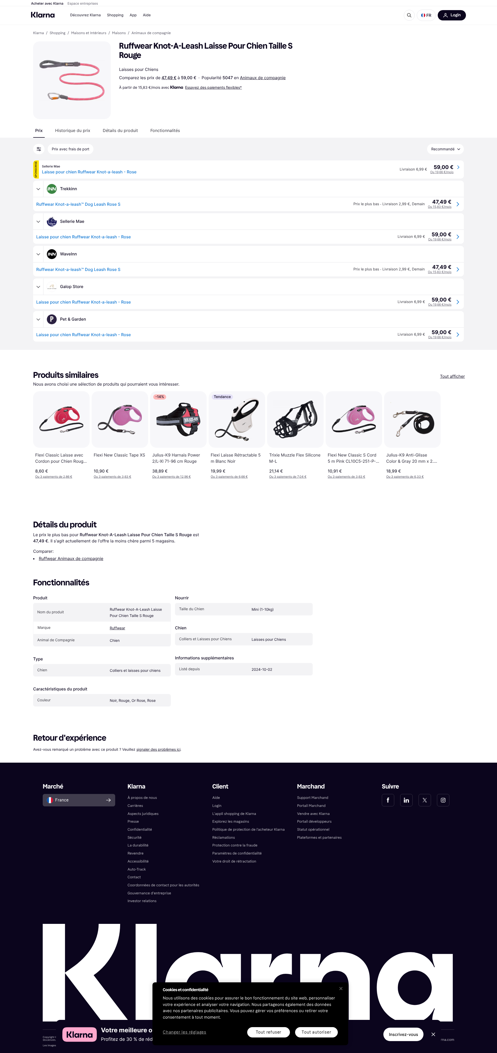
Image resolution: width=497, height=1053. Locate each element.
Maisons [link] (119, 33)
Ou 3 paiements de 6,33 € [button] (405, 476)
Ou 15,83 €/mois (439, 207)
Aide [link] (216, 798)
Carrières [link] (135, 806)
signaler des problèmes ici (158, 749)
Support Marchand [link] (312, 798)
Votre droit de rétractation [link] (234, 861)
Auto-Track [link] (137, 869)
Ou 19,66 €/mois (442, 172)
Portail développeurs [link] (314, 821)
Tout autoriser (316, 1032)
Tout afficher (452, 376)
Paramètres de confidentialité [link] (237, 853)
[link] (388, 800)
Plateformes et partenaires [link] (319, 837)
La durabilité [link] (138, 845)
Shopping (115, 15)
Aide (147, 15)
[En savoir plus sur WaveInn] (38, 254)
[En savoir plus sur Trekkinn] (38, 189)
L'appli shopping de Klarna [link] (234, 814)
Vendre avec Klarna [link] (313, 814)
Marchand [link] (311, 786)
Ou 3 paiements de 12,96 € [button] (171, 476)
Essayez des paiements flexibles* (213, 87)
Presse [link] (133, 821)
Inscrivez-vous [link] (403, 1034)
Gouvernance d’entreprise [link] (149, 893)
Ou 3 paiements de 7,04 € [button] (287, 476)
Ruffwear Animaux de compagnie (71, 558)
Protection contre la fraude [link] (234, 845)
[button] (426, 15)
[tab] (39, 130)
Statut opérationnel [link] (313, 829)
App (133, 15)
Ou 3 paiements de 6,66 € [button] (229, 476)
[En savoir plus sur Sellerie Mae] (38, 221)
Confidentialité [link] (140, 829)
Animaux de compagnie (263, 77)
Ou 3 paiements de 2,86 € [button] (53, 476)
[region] (250, 1013)
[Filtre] (39, 149)
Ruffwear (117, 628)
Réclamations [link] (223, 837)
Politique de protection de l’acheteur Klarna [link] (248, 829)
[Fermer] (341, 988)
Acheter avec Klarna (47, 4)
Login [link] (216, 806)
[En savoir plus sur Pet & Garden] (38, 319)
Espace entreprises (83, 4)
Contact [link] (134, 877)
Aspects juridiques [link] (143, 814)
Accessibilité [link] (138, 861)
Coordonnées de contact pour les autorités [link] (163, 885)
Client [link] (220, 786)
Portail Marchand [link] (311, 806)
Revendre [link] (136, 853)
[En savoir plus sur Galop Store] (38, 287)
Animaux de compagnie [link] (151, 33)
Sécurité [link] (135, 837)
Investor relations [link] (142, 901)
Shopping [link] (57, 33)
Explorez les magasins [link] (230, 821)
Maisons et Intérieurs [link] (88, 33)
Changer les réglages (184, 1032)
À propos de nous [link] (142, 798)
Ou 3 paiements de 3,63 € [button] (112, 476)
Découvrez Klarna (85, 15)
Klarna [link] (38, 33)
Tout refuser (269, 1032)
